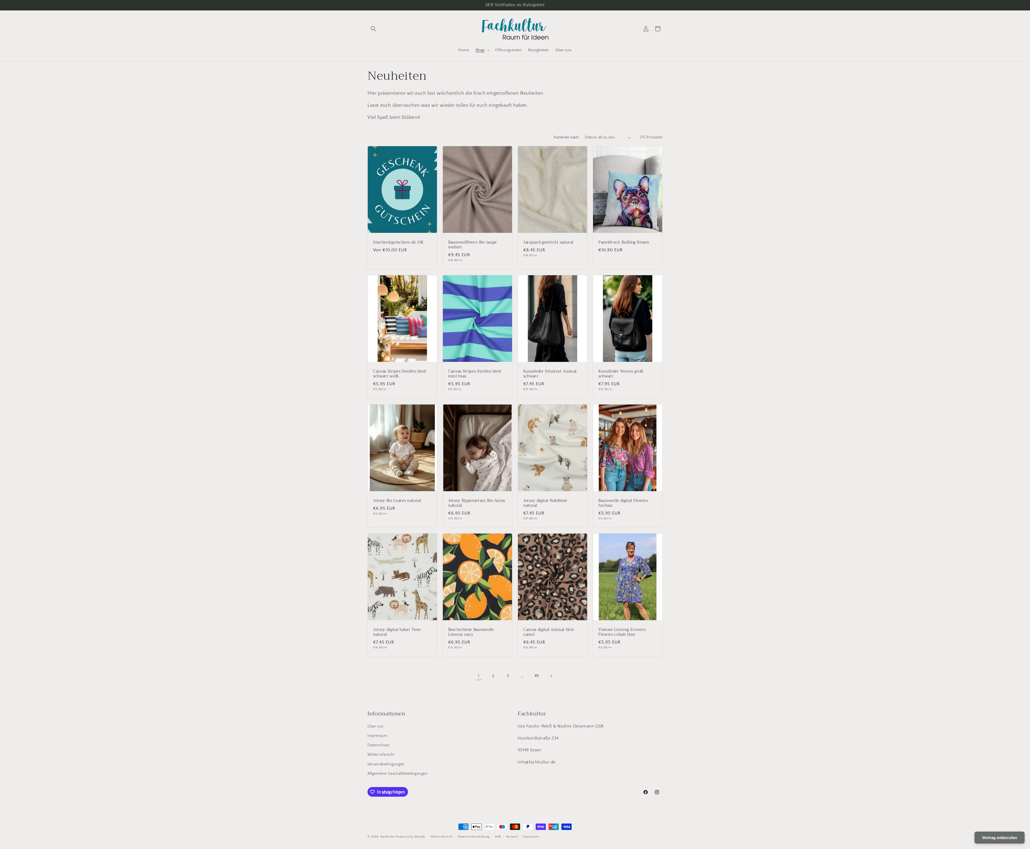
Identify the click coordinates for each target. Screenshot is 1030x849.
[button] (373, 29)
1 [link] (479, 676)
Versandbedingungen (386, 764)
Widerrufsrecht (380, 754)
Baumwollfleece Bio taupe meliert (472, 245)
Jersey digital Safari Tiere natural (397, 632)
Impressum (377, 736)
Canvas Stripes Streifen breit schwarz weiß (399, 374)
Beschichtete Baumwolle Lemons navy (471, 632)
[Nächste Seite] (551, 676)
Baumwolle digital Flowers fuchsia (623, 503)
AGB (498, 836)
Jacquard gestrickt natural (548, 242)
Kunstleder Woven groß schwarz (620, 374)
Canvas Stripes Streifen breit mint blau (474, 374)
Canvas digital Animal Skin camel (548, 632)
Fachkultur (387, 836)
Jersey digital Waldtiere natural (545, 503)
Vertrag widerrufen (999, 837)
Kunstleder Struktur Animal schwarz (550, 374)
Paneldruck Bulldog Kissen (623, 242)
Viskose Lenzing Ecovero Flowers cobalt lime (622, 632)
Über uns (375, 726)
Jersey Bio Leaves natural (397, 500)
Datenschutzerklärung (474, 836)
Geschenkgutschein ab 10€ (398, 242)
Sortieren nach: (567, 137)
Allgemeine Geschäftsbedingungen (397, 773)
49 (537, 676)
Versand (512, 836)
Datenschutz (378, 745)
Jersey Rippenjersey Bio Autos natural (476, 503)
